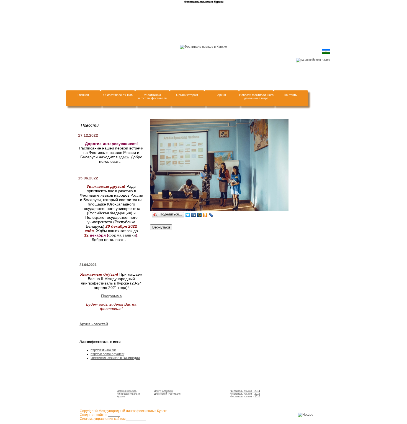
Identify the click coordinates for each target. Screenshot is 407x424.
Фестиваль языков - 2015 (245, 393)
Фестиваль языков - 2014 (245, 391)
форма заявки (122, 235)
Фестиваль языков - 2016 (245, 396)
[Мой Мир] (199, 215)
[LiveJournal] (211, 215)
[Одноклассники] (205, 215)
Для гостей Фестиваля (167, 393)
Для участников (163, 391)
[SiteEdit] (217, 215)
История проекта (126, 391)
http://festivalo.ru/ (103, 350)
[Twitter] (188, 215)
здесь (124, 157)
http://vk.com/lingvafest (107, 354)
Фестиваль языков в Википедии (115, 358)
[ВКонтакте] (194, 215)
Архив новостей (93, 324)
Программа (111, 296)
